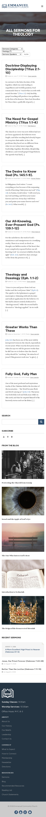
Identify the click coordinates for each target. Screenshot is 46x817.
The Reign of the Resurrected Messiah (18, 628)
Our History (7, 726)
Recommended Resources (13, 786)
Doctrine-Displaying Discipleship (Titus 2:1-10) (22, 69)
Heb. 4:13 (14, 255)
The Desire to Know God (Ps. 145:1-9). (20, 173)
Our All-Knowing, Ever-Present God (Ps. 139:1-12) (22, 224)
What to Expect (8, 749)
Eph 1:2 (34, 290)
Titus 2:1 (22, 93)
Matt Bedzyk (32, 126)
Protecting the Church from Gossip (17, 483)
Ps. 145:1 (9, 204)
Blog (4, 781)
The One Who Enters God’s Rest (16, 556)
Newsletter (6, 762)
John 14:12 (9, 340)
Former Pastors (35, 178)
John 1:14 (26, 392)
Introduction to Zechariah (13, 592)
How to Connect (9, 754)
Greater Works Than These (21, 329)
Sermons (5, 777)
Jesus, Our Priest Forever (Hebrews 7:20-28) (23, 661)
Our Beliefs (6, 730)
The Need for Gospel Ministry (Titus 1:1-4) (21, 120)
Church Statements (10, 794)
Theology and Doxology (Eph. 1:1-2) (21, 276)
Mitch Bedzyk (35, 232)
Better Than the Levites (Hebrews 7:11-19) (21, 669)
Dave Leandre (32, 76)
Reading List (7, 790)
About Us (6, 721)
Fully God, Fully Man (21, 374)
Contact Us (6, 739)
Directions (6, 766)
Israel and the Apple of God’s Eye (16, 519)
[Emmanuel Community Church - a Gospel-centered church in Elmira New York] (15, 5)
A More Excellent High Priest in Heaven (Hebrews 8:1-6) (22, 650)
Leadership (6, 734)
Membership (7, 758)
